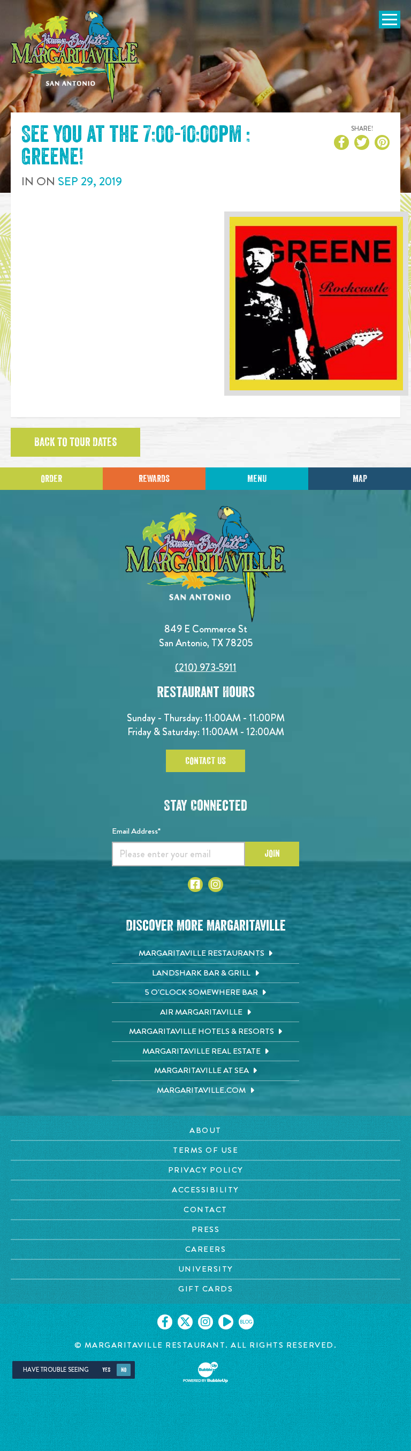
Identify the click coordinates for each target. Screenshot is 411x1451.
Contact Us (205, 761)
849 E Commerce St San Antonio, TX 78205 (206, 636)
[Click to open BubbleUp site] (205, 1372)
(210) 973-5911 (206, 667)
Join (272, 853)
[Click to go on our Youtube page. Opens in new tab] (225, 1321)
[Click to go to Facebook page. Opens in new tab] (195, 884)
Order (51, 478)
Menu (257, 478)
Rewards (154, 478)
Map (360, 478)
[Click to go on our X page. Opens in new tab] (185, 1321)
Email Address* (136, 831)
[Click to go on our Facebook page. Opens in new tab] (164, 1321)
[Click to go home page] (75, 57)
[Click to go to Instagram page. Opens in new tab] (215, 884)
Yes (106, 1370)
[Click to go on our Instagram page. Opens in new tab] (205, 1321)
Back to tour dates (75, 442)
